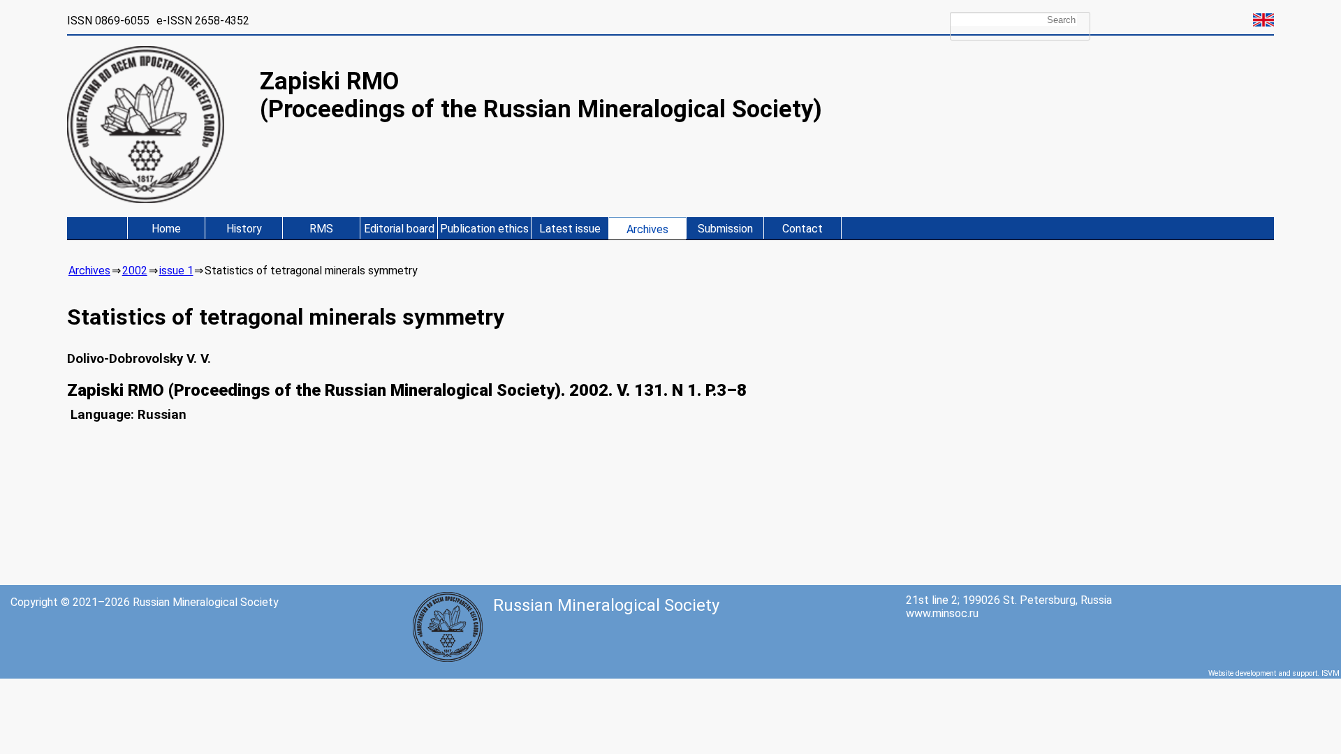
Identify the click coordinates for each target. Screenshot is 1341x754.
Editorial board (399, 228)
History (244, 228)
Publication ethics (484, 228)
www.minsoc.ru (942, 613)
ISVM (1330, 673)
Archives (647, 229)
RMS (321, 228)
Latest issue (570, 228)
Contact (802, 228)
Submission (725, 228)
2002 (134, 270)
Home (166, 228)
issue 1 (176, 270)
